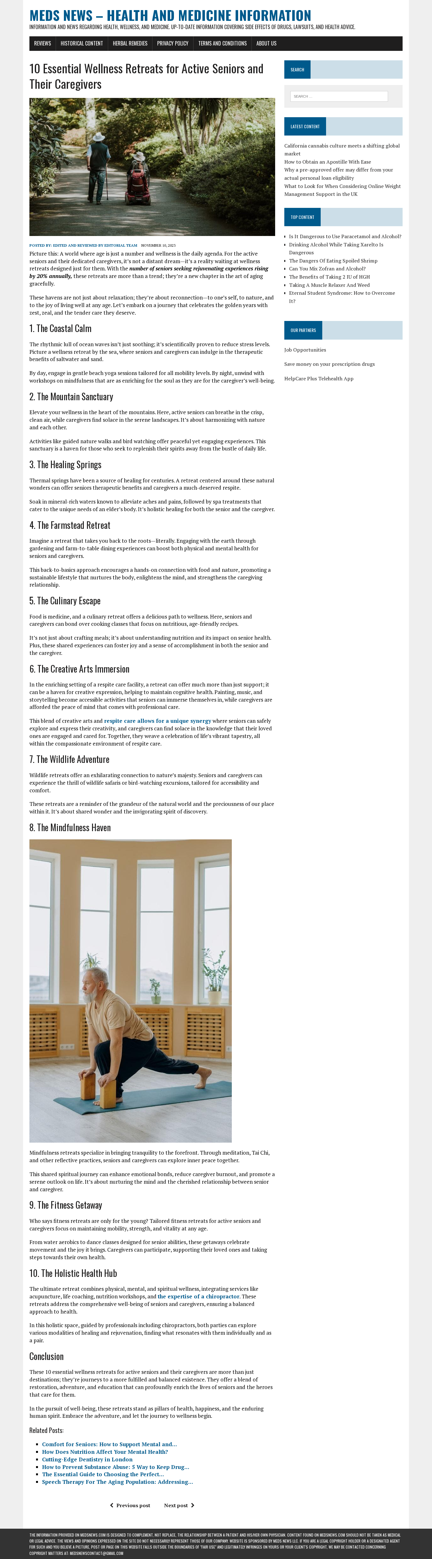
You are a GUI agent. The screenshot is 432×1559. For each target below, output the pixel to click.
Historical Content (82, 43)
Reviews (42, 43)
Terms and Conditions (222, 43)
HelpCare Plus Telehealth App (319, 378)
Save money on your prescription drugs (329, 363)
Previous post (133, 1505)
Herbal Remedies (130, 43)
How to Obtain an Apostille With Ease (327, 161)
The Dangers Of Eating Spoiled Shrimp (333, 260)
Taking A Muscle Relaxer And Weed (329, 284)
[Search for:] (339, 95)
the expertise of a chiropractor (198, 1296)
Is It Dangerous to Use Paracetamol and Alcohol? (345, 236)
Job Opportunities (305, 349)
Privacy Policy (172, 43)
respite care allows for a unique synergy (157, 720)
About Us (266, 43)
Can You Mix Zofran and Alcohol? (327, 268)
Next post (176, 1505)
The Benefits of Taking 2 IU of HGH (329, 276)
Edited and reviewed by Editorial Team (95, 245)
